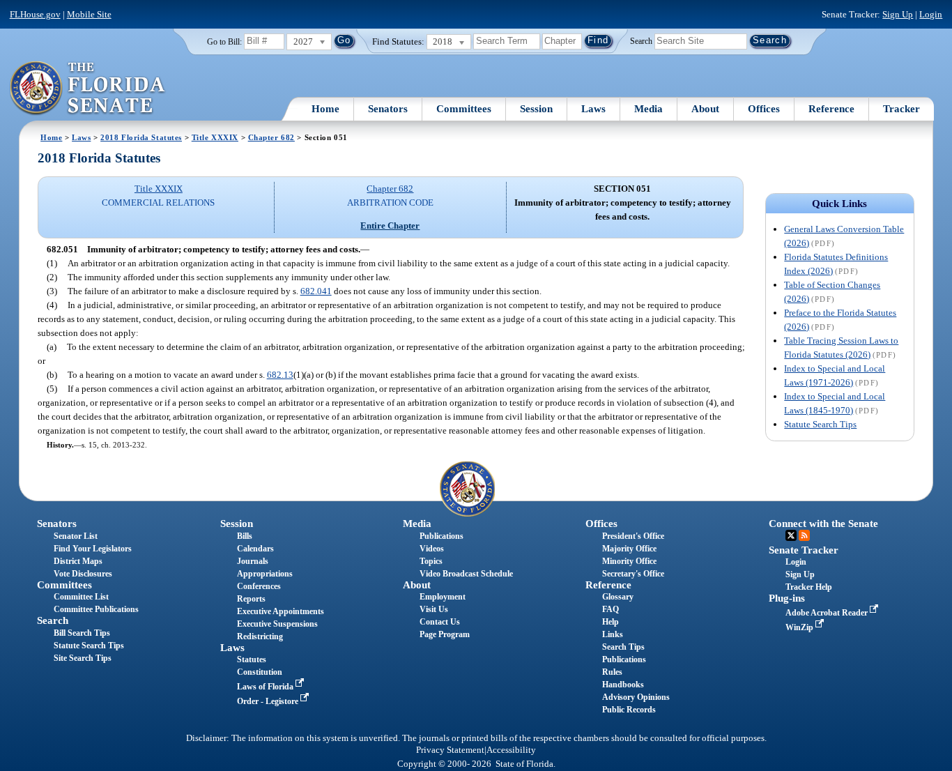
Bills (244, 536)
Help (610, 622)
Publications (441, 536)
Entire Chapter (390, 225)
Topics (431, 561)
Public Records (629, 710)
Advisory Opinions (636, 697)
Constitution (259, 672)
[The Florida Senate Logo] (88, 88)
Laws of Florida (266, 687)
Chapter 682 (271, 137)
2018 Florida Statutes (141, 137)
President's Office (633, 536)
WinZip (800, 627)
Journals (252, 561)
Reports (251, 599)
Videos (432, 549)
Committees (463, 108)
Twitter (791, 535)
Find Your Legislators (93, 549)
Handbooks (623, 684)
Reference (831, 108)
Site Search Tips (83, 658)
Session (536, 108)
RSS (804, 535)
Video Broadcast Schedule (466, 574)
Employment (443, 597)
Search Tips (623, 647)
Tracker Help (808, 587)
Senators (388, 108)
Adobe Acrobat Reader (827, 613)
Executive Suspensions (277, 624)
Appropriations (265, 574)
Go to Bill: (224, 42)
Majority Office (629, 549)
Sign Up (897, 14)
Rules (612, 672)
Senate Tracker (803, 550)
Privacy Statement (450, 750)
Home (325, 108)
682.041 (316, 291)
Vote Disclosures (83, 574)
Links (612, 634)
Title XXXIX (215, 137)
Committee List (81, 597)
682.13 (280, 374)
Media (648, 108)
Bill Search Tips (82, 633)
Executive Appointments (280, 611)
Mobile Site (89, 14)
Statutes (251, 659)
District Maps (78, 561)
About (705, 108)
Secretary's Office (633, 574)
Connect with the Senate (823, 523)
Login (930, 14)
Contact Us (440, 622)
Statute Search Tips (820, 424)
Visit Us (434, 609)
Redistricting (260, 636)
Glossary (618, 597)
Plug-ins (787, 598)
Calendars (255, 549)
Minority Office (629, 561)
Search (641, 40)
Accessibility (511, 750)
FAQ (610, 609)
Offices (764, 108)
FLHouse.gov (35, 14)
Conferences (259, 586)
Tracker (901, 108)
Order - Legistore (268, 701)
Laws (593, 108)
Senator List (76, 536)
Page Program (445, 634)
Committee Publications (96, 609)
